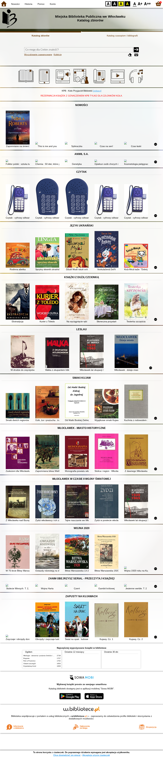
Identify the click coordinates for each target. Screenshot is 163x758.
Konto (53, 4)
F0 (134, 3)
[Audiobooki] (63, 83)
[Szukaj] (136, 49)
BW (115, 3)
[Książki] (26, 83)
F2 (147, 3)
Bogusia (26, 658)
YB (121, 3)
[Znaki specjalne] (136, 55)
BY (127, 3)
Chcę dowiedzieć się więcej (66, 755)
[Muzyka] (136, 83)
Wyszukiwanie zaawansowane (38, 54)
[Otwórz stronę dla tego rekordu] (18, 128)
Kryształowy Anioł (29, 666)
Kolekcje (58, 54)
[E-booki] (44, 83)
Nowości (15, 4)
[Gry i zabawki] (81, 83)
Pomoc (41, 4)
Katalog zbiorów (40, 35)
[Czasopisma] (99, 83)
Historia (28, 4)
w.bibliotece (79, 716)
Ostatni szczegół (29, 663)
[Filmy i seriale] (118, 83)
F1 (140, 3)
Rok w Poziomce (29, 661)
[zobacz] (97, 90)
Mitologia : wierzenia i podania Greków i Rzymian (41, 655)
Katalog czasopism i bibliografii (122, 35)
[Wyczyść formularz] (129, 55)
